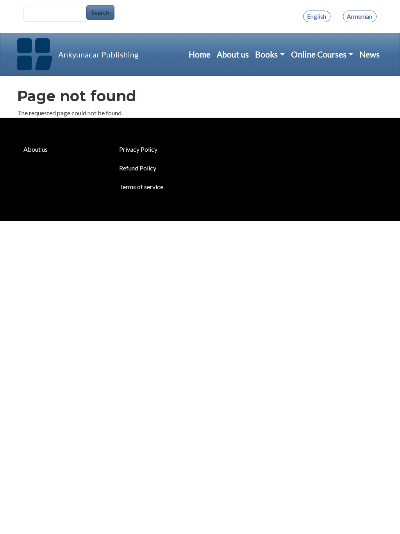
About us (233, 54)
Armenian (359, 16)
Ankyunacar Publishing (98, 54)
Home (200, 54)
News (369, 54)
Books (266, 54)
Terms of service (141, 186)
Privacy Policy (138, 149)
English (316, 16)
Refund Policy (137, 168)
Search (100, 12)
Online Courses (318, 54)
